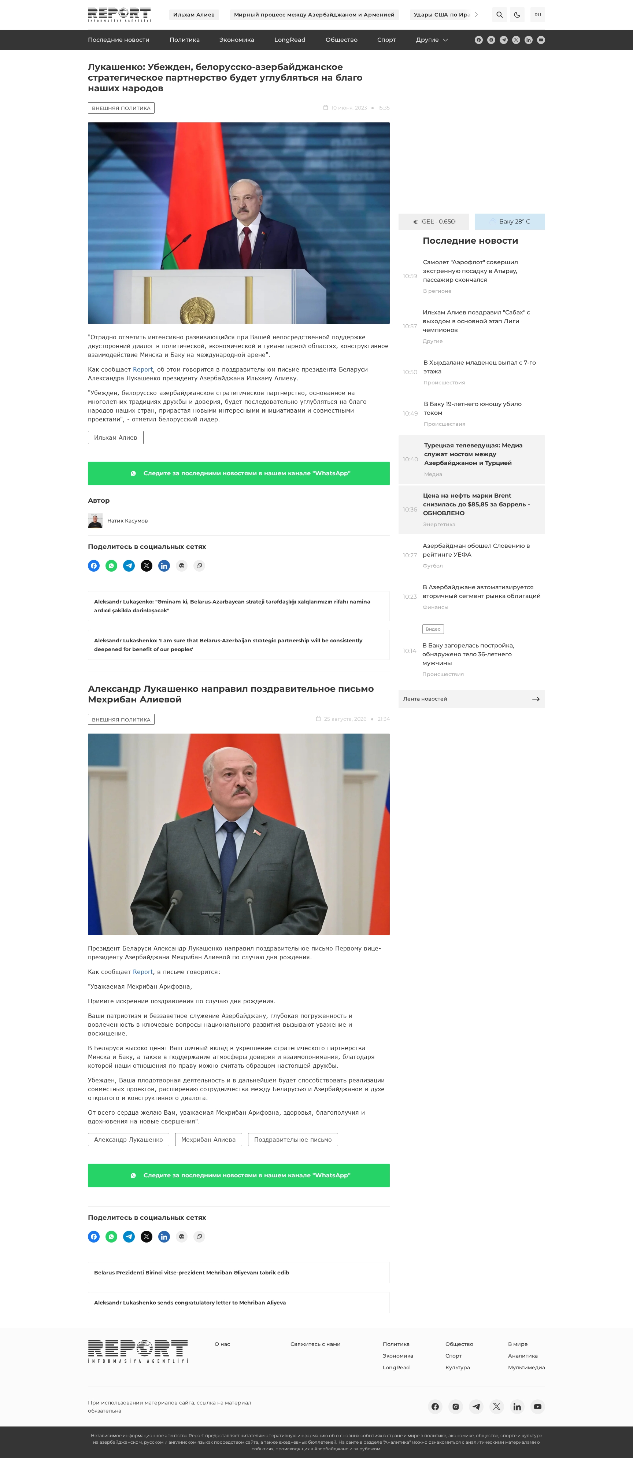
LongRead (396, 1367)
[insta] (491, 40)
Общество (459, 1344)
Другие (427, 39)
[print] (182, 566)
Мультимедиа (526, 1367)
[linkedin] (529, 40)
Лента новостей (425, 698)
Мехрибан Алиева (208, 1139)
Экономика (398, 1355)
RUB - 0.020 (438, 221)
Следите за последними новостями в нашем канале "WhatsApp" (247, 473)
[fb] (479, 40)
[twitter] (516, 40)
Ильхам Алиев (194, 14)
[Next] (471, 14)
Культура (457, 1367)
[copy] (199, 566)
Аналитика (523, 1355)
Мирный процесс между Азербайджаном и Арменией (314, 14)
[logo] (119, 14)
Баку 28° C (514, 221)
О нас (222, 1344)
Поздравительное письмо (293, 1139)
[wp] (111, 566)
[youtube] (541, 40)
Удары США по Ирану (446, 14)
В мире (518, 1344)
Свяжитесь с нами (315, 1344)
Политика (396, 1344)
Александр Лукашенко (128, 1139)
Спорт (453, 1355)
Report (143, 369)
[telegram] (504, 40)
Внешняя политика (121, 108)
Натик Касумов (127, 520)
